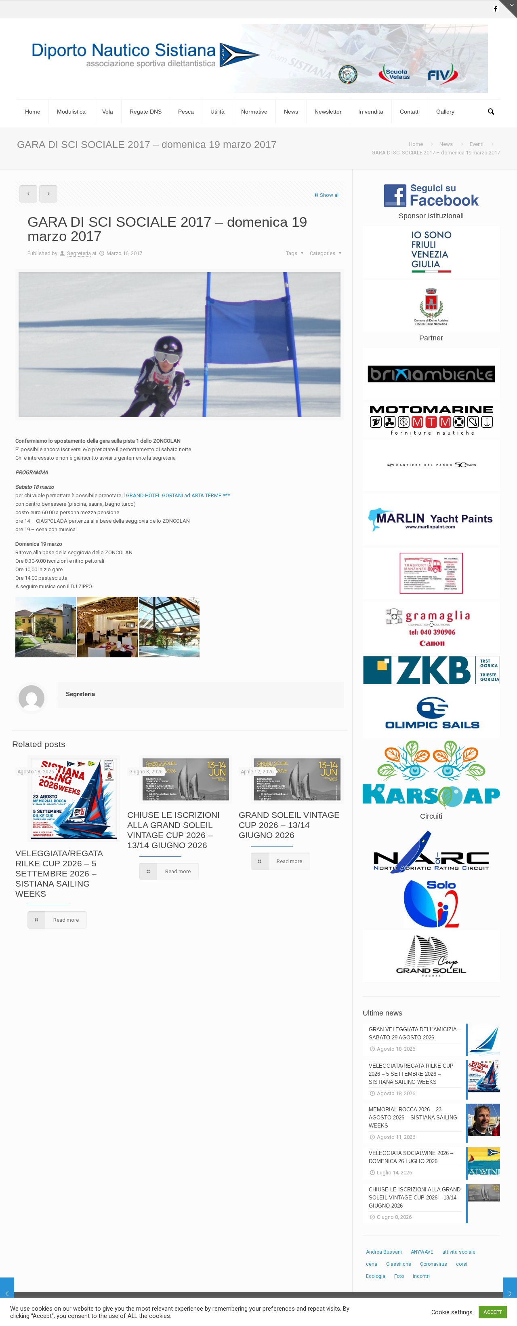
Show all (330, 195)
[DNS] (258, 58)
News (446, 144)
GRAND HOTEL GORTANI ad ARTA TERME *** (178, 495)
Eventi (476, 144)
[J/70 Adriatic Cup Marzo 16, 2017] (510, 1293)
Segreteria (79, 253)
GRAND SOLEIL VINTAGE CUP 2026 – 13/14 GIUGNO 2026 (289, 825)
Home (416, 144)
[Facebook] (496, 9)
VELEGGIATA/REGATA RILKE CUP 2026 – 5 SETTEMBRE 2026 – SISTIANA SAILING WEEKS (59, 873)
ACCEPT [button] (492, 1312)
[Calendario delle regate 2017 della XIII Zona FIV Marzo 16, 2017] (7, 1293)
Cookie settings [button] (452, 1312)
